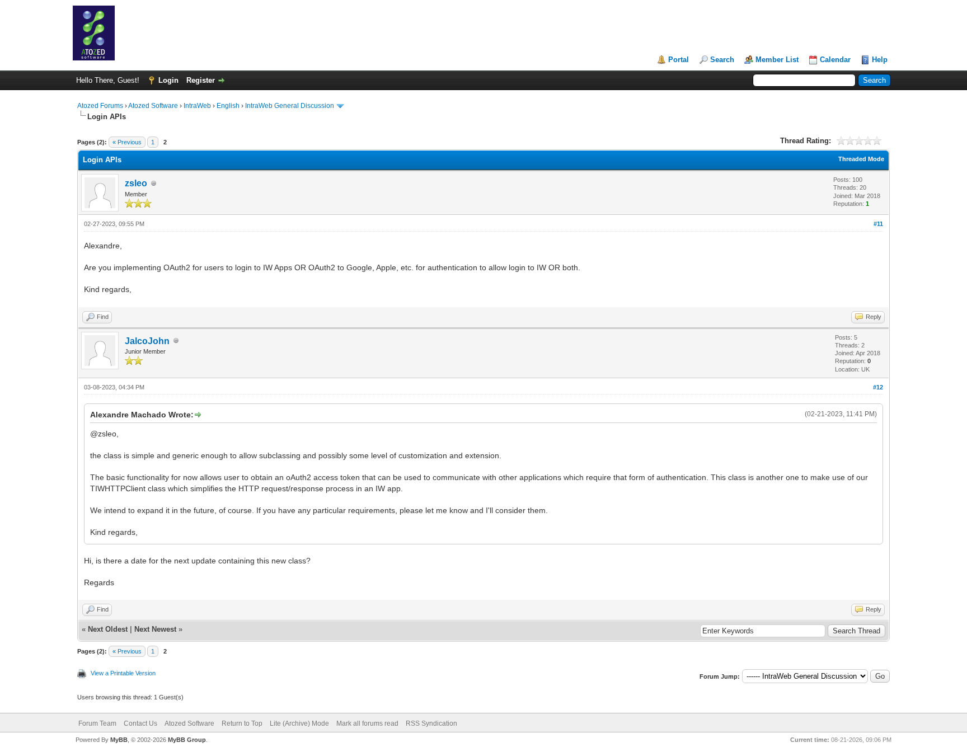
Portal (678, 59)
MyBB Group (187, 739)
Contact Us (140, 723)
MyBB (119, 739)
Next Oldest (108, 629)
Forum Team (97, 723)
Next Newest (155, 629)
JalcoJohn (147, 341)
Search (722, 59)
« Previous (127, 142)
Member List (777, 59)
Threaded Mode (861, 159)
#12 (878, 387)
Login (168, 80)
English (228, 106)
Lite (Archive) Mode (299, 723)
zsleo (136, 183)
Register (200, 80)
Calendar (835, 59)
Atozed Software (153, 106)
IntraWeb (197, 106)
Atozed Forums (100, 106)
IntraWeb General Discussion (289, 106)
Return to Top (242, 723)
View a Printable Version (123, 673)
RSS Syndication (431, 723)
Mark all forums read (367, 723)
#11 (878, 223)
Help (880, 59)
